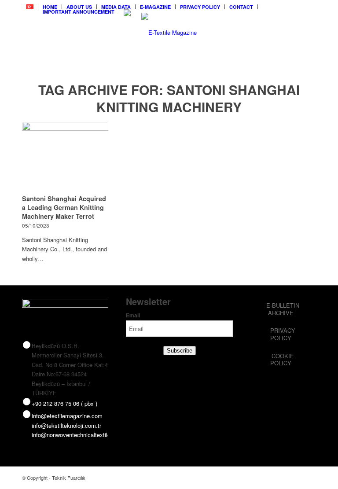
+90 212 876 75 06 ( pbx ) (64, 403)
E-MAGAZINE (155, 7)
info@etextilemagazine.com (67, 416)
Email (133, 315)
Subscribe (179, 350)
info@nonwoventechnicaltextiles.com (79, 434)
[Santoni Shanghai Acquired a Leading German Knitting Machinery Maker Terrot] (65, 156)
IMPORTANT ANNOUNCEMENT (78, 11)
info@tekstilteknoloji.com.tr (66, 425)
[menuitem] (30, 7)
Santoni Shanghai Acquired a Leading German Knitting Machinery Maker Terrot (64, 207)
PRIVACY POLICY (200, 7)
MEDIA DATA (116, 7)
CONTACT (241, 7)
